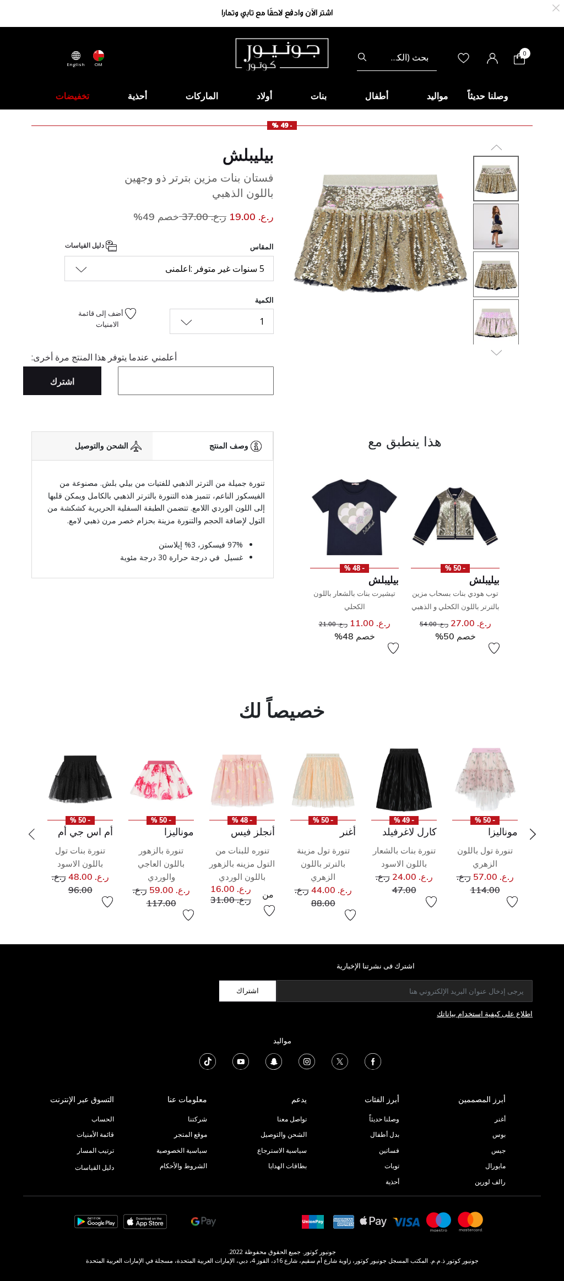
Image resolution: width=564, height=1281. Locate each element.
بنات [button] (319, 95)
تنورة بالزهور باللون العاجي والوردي (161, 863)
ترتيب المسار (95, 1150)
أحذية (392, 1181)
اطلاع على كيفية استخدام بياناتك (485, 1014)
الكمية (264, 300)
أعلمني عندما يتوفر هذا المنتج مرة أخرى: (104, 357)
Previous (31, 834)
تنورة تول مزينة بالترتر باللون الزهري (323, 863)
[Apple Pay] (373, 1221)
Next (532, 834)
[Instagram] (307, 1060)
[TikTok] (207, 1060)
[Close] (556, 7)
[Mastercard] (471, 1221)
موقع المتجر (190, 1134)
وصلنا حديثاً (384, 1119)
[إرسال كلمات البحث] (362, 57)
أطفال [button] (376, 95)
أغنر (500, 1119)
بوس (499, 1134)
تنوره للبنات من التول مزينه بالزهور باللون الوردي (242, 863)
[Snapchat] (273, 1060)
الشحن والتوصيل (284, 1134)
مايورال (495, 1165)
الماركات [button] (202, 95)
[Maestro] (439, 1221)
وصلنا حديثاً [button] (488, 95)
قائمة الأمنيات (95, 1134)
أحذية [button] (137, 95)
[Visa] (406, 1221)
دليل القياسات (85, 245)
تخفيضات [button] (72, 95)
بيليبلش (248, 154)
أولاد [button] (264, 95)
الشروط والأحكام (183, 1165)
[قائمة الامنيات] (494, 648)
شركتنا (197, 1119)
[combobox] (397, 57)
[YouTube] (240, 1060)
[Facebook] (373, 1060)
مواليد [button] (437, 95)
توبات (391, 1165)
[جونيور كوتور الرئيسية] (282, 53)
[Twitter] (340, 1060)
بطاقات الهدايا (287, 1165)
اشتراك (247, 990)
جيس (498, 1150)
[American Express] (343, 1221)
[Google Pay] (203, 1221)
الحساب (102, 1119)
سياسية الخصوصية (181, 1150)
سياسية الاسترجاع (282, 1150)
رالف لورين (490, 1181)
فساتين (389, 1150)
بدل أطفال (384, 1134)
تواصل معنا (291, 1119)
